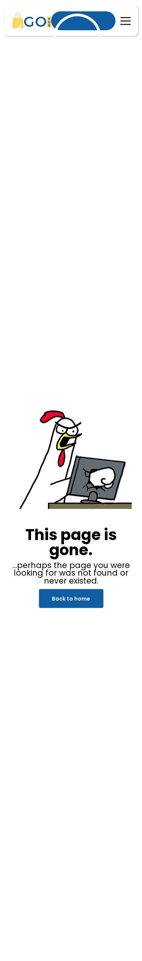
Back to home (71, 598)
